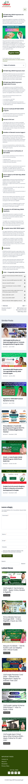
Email (4, 540)
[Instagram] (12, 773)
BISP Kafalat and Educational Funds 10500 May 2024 (21, 308)
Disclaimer (4, 764)
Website (4, 547)
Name (4, 534)
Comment (5, 515)
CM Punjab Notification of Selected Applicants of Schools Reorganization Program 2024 (13, 342)
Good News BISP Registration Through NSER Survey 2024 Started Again (12, 371)
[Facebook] (9, 773)
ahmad (5, 346)
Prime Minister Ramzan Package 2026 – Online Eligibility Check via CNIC (12, 619)
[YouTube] (19, 773)
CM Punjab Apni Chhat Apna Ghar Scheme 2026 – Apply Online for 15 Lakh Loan (13, 737)
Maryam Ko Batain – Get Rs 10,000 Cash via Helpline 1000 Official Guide (13, 648)
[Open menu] (24, 9)
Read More (7, 595)
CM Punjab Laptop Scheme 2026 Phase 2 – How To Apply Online (13, 707)
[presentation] (14, 331)
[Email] (15, 773)
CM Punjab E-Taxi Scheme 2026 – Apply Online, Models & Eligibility (14, 590)
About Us (4, 761)
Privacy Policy (5, 766)
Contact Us (5, 759)
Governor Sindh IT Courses (6, 308)
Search (4, 561)
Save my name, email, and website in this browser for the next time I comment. (13, 551)
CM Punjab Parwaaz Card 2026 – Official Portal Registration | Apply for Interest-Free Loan (13, 678)
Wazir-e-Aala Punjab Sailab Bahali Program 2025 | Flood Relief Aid (12, 459)
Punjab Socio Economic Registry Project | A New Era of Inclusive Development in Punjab (14, 488)
